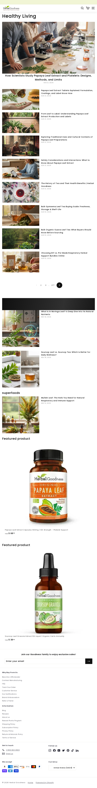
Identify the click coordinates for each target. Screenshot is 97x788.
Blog (4, 710)
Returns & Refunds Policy (12, 734)
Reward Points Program (12, 721)
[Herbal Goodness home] (11, 8)
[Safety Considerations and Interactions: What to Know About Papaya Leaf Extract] (20, 169)
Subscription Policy (10, 727)
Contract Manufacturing (12, 680)
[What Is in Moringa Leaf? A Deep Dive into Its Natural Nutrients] (20, 328)
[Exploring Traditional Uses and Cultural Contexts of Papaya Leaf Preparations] (20, 146)
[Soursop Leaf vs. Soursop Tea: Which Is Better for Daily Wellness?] (20, 369)
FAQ (3, 684)
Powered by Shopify (45, 782)
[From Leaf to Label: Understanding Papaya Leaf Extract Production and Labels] (20, 122)
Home (30, 782)
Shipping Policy (8, 724)
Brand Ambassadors (10, 697)
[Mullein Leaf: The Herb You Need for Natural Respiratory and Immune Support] (20, 414)
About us (6, 717)
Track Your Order (9, 687)
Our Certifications (9, 694)
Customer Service (9, 691)
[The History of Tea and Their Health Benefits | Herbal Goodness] (20, 192)
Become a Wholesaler (11, 677)
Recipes (5, 714)
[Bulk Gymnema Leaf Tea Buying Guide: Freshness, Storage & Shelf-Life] (20, 215)
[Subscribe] (88, 661)
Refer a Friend (7, 701)
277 (52, 285)
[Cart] (88, 8)
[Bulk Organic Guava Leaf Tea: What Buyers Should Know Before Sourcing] (20, 238)
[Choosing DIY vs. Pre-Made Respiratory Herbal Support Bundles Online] (20, 262)
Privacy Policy (8, 731)
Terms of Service (9, 738)
